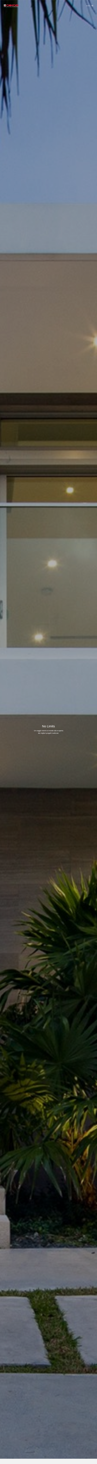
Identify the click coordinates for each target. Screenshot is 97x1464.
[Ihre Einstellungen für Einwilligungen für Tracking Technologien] (93, 1460)
